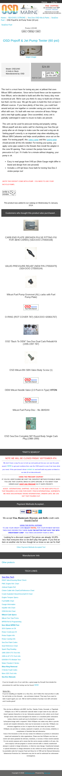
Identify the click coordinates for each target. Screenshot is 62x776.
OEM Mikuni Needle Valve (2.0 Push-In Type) (31, 390)
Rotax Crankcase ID (9, 632)
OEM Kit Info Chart (8, 611)
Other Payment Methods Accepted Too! (31, 547)
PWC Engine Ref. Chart (10, 584)
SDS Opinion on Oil (9, 628)
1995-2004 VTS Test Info (11, 653)
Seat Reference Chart (10, 646)
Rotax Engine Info (8, 635)
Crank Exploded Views (10, 594)
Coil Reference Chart (26, 590)
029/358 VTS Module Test (11, 660)
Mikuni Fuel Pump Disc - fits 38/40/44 (31, 410)
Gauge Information (8, 604)
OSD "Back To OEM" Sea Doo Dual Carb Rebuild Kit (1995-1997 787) (31, 342)
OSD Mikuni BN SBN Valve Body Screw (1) (31, 370)
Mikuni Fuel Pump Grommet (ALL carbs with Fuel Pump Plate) (31, 295)
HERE (9, 466)
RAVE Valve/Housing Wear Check (14, 580)
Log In (54, 2)
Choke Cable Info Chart (10, 590)
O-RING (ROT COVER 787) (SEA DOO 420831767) (31, 317)
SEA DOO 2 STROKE (16, 18)
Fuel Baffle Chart (8, 601)
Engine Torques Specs (10, 597)
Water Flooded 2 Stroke (10, 663)
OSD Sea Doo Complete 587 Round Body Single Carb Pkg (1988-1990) (31, 437)
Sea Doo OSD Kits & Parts (38, 18)
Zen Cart (47, 773)
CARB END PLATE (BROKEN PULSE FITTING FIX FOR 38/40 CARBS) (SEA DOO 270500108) (31, 238)
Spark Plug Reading (9, 649)
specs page (33, 139)
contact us (30, 469)
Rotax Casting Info (8, 639)
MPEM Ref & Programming (11, 622)
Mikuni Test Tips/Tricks (10, 618)
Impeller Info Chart (8, 608)
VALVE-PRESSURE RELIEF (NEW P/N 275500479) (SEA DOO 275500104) (31, 267)
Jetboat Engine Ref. (9, 587)
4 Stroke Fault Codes (9, 670)
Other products (8, 562)
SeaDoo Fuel (6, 25)
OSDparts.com (30, 773)
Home (44, 2)
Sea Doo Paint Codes (9, 642)
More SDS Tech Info (9, 673)
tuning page (52, 139)
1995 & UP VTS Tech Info (11, 656)
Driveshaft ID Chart (25, 594)
